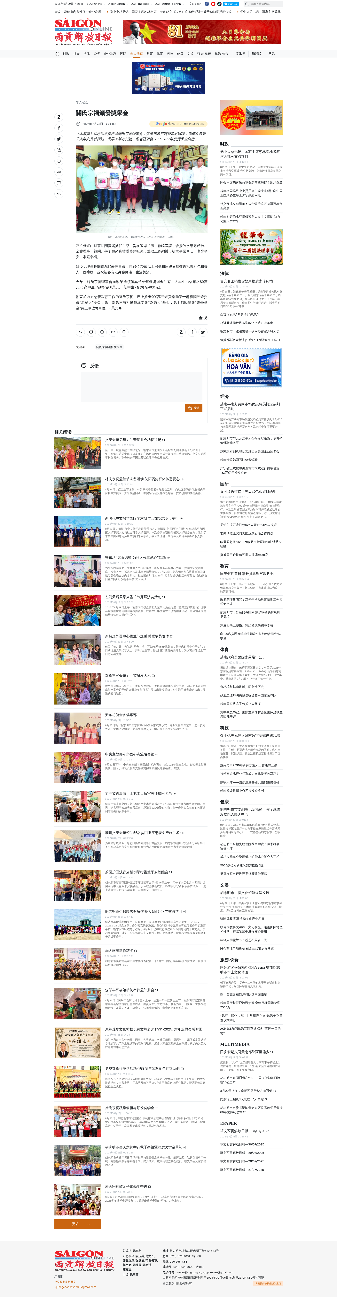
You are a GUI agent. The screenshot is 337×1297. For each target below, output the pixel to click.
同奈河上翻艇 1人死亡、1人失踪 (242, 1099)
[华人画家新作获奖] (77, 964)
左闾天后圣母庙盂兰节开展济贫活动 (133, 597)
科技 (170, 54)
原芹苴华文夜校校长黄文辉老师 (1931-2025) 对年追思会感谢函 (153, 1029)
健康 (180, 54)
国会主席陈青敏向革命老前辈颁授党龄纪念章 (251, 182)
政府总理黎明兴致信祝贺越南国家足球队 (248, 695)
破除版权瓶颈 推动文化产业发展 (242, 919)
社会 (76, 54)
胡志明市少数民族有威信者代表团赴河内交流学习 (144, 911)
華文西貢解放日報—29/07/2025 (242, 1153)
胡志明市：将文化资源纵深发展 (244, 893)
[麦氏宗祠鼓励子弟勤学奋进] (77, 1199)
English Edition (116, 3)
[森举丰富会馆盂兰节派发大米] (77, 689)
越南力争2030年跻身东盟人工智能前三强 (248, 765)
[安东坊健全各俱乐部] (77, 728)
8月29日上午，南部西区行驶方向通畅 (246, 1091)
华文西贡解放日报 (83, 32)
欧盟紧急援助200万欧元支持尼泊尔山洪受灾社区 (251, 544)
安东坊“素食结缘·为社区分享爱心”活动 (136, 558)
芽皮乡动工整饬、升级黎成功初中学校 (246, 625)
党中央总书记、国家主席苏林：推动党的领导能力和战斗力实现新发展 (220, 12)
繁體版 (256, 54)
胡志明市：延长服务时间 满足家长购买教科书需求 (250, 615)
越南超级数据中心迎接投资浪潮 (242, 791)
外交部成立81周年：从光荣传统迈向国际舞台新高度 (251, 206)
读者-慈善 (204, 54)
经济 (97, 54)
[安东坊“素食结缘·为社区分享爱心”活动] (77, 571)
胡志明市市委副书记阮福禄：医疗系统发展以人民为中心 (250, 811)
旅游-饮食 (222, 54)
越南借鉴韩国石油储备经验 (239, 460)
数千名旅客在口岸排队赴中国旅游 (243, 994)
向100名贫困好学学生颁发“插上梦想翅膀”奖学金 (250, 636)
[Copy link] (58, 171)
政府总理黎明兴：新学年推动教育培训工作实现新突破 (251, 602)
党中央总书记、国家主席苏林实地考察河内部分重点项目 (250, 154)
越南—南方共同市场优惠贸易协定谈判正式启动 (250, 406)
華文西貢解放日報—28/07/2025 (242, 1161)
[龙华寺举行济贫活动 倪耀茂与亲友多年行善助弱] (77, 1082)
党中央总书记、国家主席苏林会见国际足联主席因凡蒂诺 (251, 714)
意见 (271, 54)
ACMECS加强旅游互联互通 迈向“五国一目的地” (250, 1031)
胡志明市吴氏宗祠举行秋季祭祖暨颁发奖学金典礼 (144, 1147)
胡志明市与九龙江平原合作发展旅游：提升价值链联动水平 (251, 441)
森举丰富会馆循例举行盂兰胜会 (130, 990)
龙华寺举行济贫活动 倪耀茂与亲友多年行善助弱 (142, 1068)
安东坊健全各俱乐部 (121, 715)
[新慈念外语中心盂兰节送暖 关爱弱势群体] (77, 649)
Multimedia (235, 1044)
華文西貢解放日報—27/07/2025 (242, 1170)
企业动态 (110, 54)
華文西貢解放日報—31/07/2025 (245, 1131)
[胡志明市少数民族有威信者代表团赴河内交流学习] (77, 924)
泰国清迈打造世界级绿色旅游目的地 (248, 491)
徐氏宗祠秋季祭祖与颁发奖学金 (130, 1108)
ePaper (228, 1123)
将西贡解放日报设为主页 (268, 1283)
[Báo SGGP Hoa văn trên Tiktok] (219, 4)
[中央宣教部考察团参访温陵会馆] (77, 767)
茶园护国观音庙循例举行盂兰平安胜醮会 (137, 872)
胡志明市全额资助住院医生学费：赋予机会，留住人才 (251, 846)
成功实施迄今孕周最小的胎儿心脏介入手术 (249, 857)
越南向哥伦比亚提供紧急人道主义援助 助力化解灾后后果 (250, 219)
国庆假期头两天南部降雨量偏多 (245, 1052)
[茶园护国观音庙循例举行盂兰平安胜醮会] (77, 885)
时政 (66, 54)
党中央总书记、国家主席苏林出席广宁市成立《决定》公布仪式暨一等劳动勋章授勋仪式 (103, 12)
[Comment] (58, 182)
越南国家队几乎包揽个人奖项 (240, 704)
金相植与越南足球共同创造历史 (242, 687)
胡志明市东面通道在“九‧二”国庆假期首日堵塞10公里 (250, 1080)
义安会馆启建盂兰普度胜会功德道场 (133, 440)
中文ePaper (194, 3)
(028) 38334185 (65, 1281)
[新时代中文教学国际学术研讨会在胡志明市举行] (77, 531)
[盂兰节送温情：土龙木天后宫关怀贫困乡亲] (77, 806)
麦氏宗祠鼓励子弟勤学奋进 (126, 1186)
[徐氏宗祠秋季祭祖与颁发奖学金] (77, 1121)
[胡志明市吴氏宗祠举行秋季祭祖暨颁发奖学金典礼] (77, 1160)
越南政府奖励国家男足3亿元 (242, 657)
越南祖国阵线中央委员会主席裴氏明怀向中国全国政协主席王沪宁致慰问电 (251, 193)
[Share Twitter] (58, 139)
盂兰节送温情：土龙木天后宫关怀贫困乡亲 (139, 793)
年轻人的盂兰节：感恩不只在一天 (243, 940)
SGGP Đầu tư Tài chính (168, 3)
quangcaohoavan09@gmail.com (75, 1287)
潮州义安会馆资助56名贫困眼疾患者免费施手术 (142, 833)
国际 (123, 54)
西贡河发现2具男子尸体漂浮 (239, 314)
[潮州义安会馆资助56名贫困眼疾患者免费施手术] (77, 846)
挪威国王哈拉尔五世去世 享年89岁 (244, 555)
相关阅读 (63, 432)
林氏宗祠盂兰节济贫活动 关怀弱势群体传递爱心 (142, 479)
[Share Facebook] (58, 128)
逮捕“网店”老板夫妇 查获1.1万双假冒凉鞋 (248, 340)
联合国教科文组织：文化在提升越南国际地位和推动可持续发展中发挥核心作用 (251, 929)
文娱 (190, 54)
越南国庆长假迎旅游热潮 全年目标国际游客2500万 (250, 1005)
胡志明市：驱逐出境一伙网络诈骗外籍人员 (249, 331)
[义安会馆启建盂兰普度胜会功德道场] (77, 453)
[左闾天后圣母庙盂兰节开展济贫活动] (77, 610)
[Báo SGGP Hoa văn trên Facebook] (207, 4)
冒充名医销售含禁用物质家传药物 (246, 281)
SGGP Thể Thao (140, 3)
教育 (150, 54)
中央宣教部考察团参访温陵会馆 (130, 754)
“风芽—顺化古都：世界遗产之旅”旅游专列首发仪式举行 (251, 1018)
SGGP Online (94, 3)
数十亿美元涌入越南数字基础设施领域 (250, 735)
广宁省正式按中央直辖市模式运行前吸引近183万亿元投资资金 (249, 470)
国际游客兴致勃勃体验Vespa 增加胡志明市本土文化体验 (250, 969)
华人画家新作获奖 (119, 951)
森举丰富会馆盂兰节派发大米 (128, 675)
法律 (86, 54)
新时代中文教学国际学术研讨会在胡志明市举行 (142, 518)
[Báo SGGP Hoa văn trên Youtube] (213, 4)
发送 (197, 408)
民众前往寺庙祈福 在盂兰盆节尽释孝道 (247, 948)
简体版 (240, 54)
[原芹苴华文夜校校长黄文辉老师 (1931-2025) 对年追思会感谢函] (77, 1042)
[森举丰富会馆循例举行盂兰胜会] (77, 1003)
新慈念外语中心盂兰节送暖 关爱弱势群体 (137, 636)
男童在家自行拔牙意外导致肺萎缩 (243, 874)
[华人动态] (58, 193)
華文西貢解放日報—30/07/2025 (242, 1144)
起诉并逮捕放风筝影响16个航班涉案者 (246, 323)
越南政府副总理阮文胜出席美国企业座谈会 (249, 451)
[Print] (58, 160)
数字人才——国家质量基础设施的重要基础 (249, 782)
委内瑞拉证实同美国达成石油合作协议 (246, 533)
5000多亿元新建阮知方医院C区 (241, 865)
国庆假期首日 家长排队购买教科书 (247, 574)
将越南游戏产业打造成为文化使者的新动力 (249, 774)
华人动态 (136, 54)
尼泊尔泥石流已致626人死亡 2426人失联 (248, 525)
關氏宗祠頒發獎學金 (109, 347)
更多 (75, 1224)
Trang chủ (57, 54)
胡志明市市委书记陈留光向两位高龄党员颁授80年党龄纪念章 (251, 1110)
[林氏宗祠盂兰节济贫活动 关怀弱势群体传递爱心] (77, 492)
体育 (160, 54)
